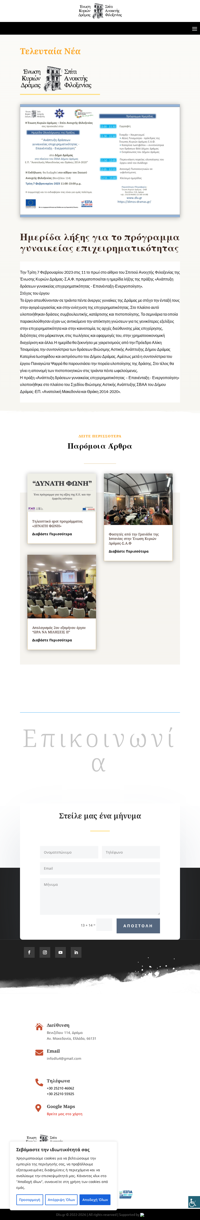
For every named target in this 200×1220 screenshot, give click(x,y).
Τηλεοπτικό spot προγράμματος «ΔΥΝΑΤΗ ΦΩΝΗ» (57, 523)
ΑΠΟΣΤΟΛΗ (138, 925)
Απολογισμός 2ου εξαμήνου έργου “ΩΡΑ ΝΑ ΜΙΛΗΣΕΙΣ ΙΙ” (59, 629)
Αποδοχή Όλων (95, 1199)
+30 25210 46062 (60, 1088)
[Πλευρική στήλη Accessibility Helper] (194, 1202)
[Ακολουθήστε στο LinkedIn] (76, 952)
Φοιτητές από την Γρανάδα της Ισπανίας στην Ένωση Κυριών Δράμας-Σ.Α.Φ (134, 538)
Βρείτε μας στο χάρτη (64, 1113)
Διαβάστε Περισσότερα (52, 534)
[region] (63, 1175)
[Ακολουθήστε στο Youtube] (60, 952)
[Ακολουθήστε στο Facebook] (29, 952)
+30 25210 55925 (60, 1093)
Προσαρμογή (29, 1199)
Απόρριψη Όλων (61, 1199)
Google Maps (61, 1106)
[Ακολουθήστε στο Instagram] (45, 952)
